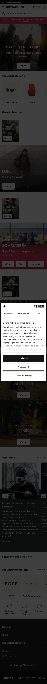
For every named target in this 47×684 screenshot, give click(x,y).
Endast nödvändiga (24, 375)
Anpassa (22, 367)
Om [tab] (38, 313)
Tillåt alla (23, 358)
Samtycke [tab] (8, 313)
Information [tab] (23, 313)
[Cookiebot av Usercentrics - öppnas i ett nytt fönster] (33, 306)
